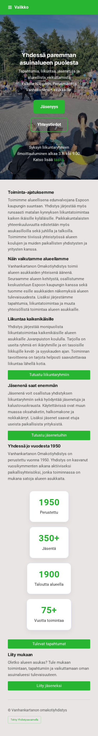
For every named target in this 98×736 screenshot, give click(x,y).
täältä (59, 159)
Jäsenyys (49, 106)
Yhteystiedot (49, 124)
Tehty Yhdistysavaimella (24, 719)
